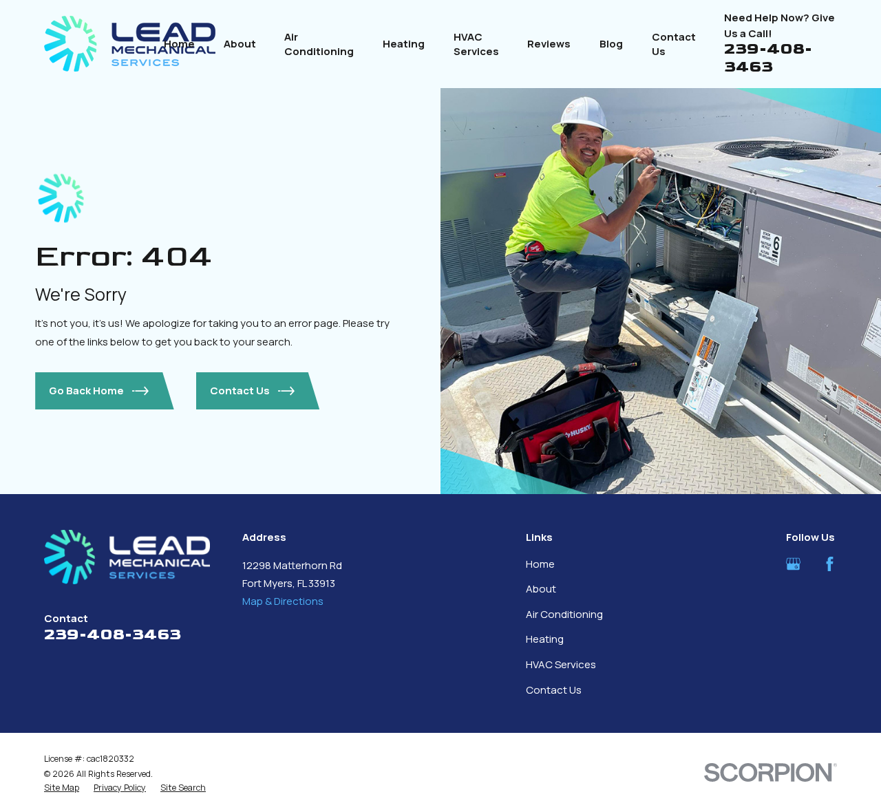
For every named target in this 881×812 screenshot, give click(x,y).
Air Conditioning (564, 614)
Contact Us (554, 690)
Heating (545, 639)
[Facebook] (829, 564)
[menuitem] (61, 788)
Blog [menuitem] (611, 43)
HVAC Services (561, 664)
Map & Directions (282, 601)
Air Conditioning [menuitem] (319, 44)
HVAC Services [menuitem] (476, 44)
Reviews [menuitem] (549, 43)
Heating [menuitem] (404, 43)
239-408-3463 (768, 57)
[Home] (129, 44)
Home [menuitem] (179, 43)
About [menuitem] (240, 43)
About (541, 588)
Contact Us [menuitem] (674, 44)
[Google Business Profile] (793, 564)
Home (540, 564)
